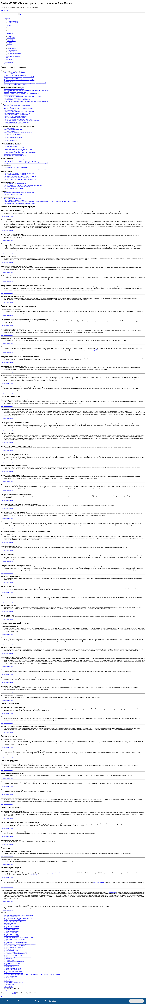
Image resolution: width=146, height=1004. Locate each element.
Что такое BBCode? (9, 128)
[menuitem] (13, 21)
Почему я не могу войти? (11, 78)
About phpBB (33, 874)
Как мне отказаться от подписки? (13, 188)
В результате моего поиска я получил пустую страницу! (20, 176)
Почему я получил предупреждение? (14, 117)
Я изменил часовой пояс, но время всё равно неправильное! (21, 93)
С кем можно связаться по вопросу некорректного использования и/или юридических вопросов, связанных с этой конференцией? (42, 201)
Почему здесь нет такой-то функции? (15, 200)
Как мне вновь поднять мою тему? (14, 123)
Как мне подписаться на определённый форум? (17, 186)
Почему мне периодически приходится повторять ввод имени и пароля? (25, 83)
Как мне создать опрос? (11, 110)
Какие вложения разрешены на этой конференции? (19, 192)
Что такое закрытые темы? (11, 139)
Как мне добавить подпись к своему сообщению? (18, 108)
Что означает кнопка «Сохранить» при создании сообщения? (21, 120)
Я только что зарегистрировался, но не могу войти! (19, 77)
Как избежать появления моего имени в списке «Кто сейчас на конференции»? (27, 90)
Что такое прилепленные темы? (13, 137)
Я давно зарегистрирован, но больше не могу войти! (19, 80)
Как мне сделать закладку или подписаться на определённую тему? (23, 185)
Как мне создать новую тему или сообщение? (17, 105)
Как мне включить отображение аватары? (16, 98)
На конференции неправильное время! (15, 92)
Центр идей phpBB (98, 882)
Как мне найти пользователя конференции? (16, 177)
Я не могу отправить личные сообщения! (16, 160)
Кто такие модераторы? (11, 146)
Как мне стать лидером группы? (13, 151)
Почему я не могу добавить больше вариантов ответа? (19, 111)
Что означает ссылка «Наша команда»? (15, 155)
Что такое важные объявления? (13, 134)
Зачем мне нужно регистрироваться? (14, 72)
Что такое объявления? (10, 135)
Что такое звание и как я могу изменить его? (17, 99)
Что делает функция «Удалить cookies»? (15, 84)
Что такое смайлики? (10, 131)
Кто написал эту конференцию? (13, 198)
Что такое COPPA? (9, 74)
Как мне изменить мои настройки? (14, 89)
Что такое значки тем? (10, 140)
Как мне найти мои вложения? (13, 194)
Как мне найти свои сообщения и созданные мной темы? (20, 179)
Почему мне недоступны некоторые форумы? (17, 114)
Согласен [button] (136, 1001)
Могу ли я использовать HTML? (13, 129)
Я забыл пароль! (8, 81)
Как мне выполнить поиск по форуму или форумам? (19, 173)
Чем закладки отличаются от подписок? (15, 183)
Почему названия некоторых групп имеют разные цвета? (20, 152)
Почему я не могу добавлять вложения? (15, 116)
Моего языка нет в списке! (11, 95)
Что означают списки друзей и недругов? (16, 167)
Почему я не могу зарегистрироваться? (15, 75)
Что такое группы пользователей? (14, 147)
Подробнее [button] (52, 1001)
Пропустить (4, 10)
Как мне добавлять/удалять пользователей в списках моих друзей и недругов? (26, 168)
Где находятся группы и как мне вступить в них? (18, 149)
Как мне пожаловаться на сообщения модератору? (18, 119)
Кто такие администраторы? (12, 144)
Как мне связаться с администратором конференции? (19, 203)
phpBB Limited (56, 873)
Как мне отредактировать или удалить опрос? (17, 113)
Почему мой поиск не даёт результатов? (15, 174)
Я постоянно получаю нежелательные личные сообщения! (21, 161)
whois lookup (112, 892)
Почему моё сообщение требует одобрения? (16, 122)
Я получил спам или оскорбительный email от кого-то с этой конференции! (26, 163)
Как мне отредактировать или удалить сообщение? (18, 107)
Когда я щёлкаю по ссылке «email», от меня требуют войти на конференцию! (26, 101)
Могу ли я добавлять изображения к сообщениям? (18, 132)
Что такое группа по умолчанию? (13, 154)
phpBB (95, 350)
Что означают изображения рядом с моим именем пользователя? (22, 96)
